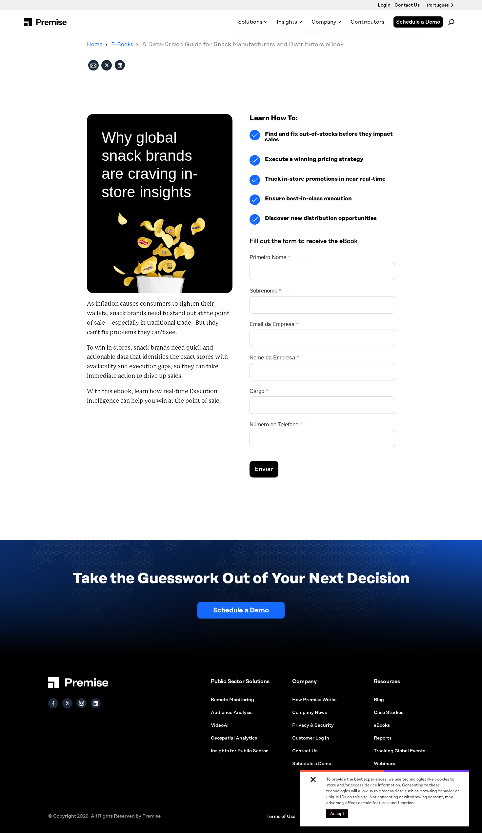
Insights (287, 22)
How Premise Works (314, 699)
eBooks (382, 725)
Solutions (250, 22)
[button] (313, 780)
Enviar (264, 469)
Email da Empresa (266, 324)
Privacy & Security (313, 725)
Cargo (257, 391)
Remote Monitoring (232, 699)
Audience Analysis (231, 712)
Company (323, 22)
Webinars (384, 763)
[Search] (451, 22)
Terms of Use (281, 816)
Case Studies (388, 712)
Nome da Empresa (266, 358)
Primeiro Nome (266, 257)
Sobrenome (263, 291)
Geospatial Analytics (234, 738)
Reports (383, 738)
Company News (309, 712)
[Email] (93, 66)
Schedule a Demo (418, 22)
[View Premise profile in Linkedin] (95, 703)
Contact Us (407, 5)
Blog (379, 699)
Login (384, 5)
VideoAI (220, 725)
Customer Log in (310, 738)
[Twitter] (106, 66)
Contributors (367, 22)
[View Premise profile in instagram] (81, 703)
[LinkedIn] (119, 66)
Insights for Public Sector (239, 751)
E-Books (122, 45)
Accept (337, 814)
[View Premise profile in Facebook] (53, 703)
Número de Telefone (266, 424)
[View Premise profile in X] (67, 703)
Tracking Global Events (399, 751)
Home (94, 45)
